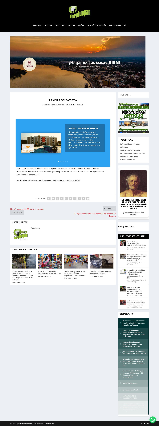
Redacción (59, 104)
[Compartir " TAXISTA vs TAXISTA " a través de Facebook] (49, 198)
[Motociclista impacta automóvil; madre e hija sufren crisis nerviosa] (123, 302)
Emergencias (115, 25)
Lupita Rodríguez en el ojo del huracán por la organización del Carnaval (74, 274)
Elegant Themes (26, 423)
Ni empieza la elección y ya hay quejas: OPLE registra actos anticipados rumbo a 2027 (136, 274)
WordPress (50, 423)
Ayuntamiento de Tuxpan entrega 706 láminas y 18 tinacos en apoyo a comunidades (136, 258)
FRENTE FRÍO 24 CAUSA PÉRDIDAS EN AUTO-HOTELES (49, 273)
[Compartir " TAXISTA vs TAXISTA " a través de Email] (83, 198)
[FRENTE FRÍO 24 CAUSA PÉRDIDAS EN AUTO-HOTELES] (50, 261)
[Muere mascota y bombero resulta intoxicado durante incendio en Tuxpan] (123, 288)
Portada (37, 25)
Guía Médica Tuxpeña (96, 25)
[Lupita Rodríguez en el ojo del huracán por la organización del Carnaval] (76, 261)
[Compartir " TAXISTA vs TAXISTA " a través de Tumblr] (62, 198)
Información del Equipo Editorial (132, 153)
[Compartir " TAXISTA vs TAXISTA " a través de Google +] (57, 198)
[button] (152, 419)
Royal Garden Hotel (83, 128)
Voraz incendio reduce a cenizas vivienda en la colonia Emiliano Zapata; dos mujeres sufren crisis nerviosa (22, 276)
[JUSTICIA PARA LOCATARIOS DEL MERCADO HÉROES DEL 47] (123, 243)
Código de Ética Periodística (130, 150)
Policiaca (139, 295)
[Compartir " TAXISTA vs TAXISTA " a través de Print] (88, 198)
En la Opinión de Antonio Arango (136, 281)
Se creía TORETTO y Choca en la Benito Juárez (100, 273)
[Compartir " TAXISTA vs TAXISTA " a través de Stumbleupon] (79, 198)
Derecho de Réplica (127, 160)
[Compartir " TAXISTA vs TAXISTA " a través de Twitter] (53, 198)
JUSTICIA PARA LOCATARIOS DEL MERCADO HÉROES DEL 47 (136, 243)
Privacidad (124, 147)
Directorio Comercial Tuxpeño (69, 25)
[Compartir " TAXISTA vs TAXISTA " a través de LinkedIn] (70, 198)
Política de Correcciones (129, 156)
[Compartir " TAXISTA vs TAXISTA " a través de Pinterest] (66, 198)
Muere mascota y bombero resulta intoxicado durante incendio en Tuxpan (134, 290)
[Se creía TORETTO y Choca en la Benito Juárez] (101, 261)
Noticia (48, 25)
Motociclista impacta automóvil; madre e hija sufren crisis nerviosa (136, 303)
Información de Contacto (130, 144)
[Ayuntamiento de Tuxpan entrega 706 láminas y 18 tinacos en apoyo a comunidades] (123, 256)
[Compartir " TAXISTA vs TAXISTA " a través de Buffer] (75, 198)
